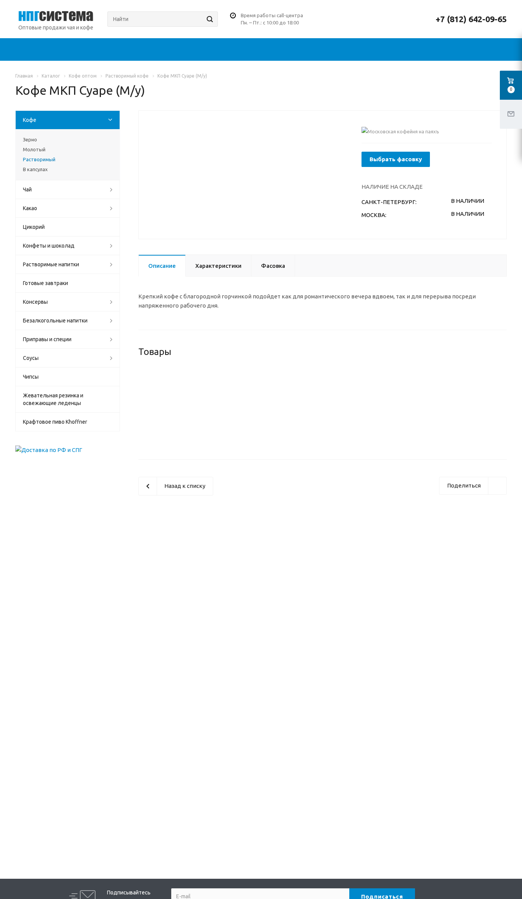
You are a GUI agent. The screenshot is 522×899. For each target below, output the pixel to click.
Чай (27, 189)
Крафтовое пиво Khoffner (55, 422)
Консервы (35, 302)
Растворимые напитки (51, 264)
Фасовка (273, 265)
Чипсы (31, 377)
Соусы (31, 358)
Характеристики (218, 265)
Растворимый (39, 159)
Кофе (29, 120)
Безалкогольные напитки (55, 320)
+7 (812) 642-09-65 (471, 19)
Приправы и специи (47, 339)
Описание (162, 265)
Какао (30, 208)
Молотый (34, 149)
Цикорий (34, 227)
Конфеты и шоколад (49, 246)
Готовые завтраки (45, 283)
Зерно (30, 139)
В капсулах (35, 169)
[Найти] (208, 19)
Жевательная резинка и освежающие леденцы (53, 399)
